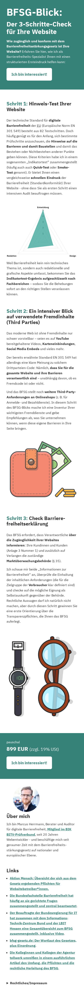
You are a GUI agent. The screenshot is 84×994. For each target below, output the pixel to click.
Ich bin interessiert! (29, 74)
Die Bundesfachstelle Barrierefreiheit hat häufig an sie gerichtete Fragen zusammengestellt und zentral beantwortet (43, 900)
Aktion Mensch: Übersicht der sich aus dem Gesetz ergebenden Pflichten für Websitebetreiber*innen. (43, 883)
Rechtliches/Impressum (28, 983)
